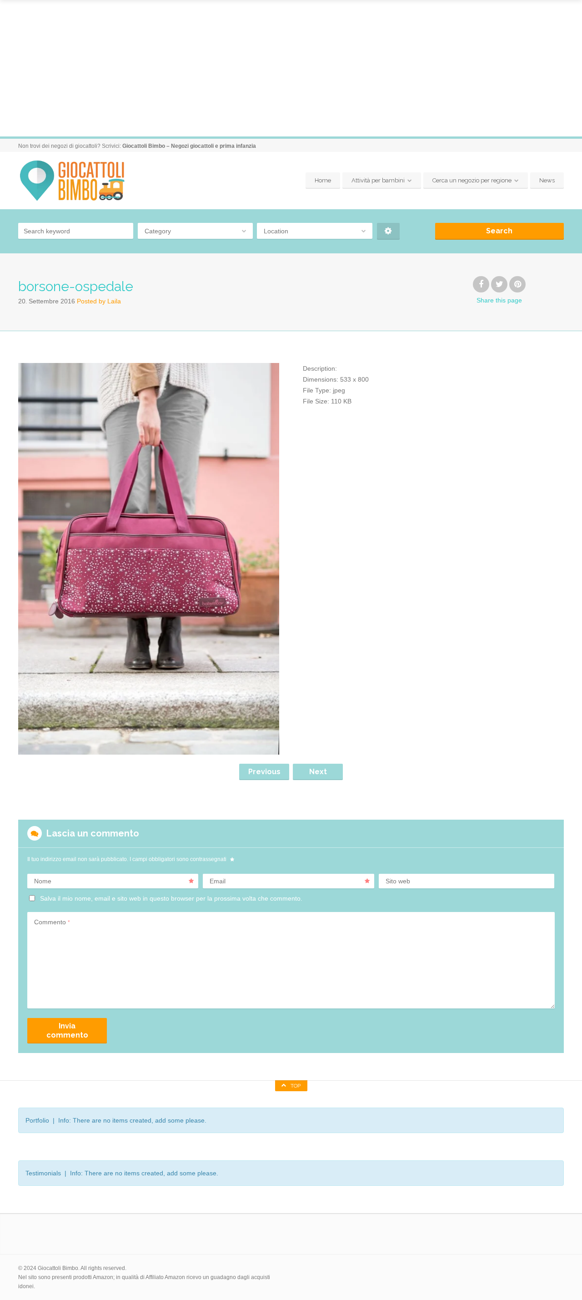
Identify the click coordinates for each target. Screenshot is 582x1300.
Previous (264, 771)
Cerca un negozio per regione (472, 180)
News (547, 180)
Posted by (99, 301)
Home (323, 180)
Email (218, 881)
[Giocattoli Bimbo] (80, 181)
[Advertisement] (291, 68)
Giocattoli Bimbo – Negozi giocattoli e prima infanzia (189, 146)
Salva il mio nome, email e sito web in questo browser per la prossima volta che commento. (171, 898)
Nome (42, 881)
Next (318, 771)
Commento (52, 922)
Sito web (398, 881)
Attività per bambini (378, 180)
